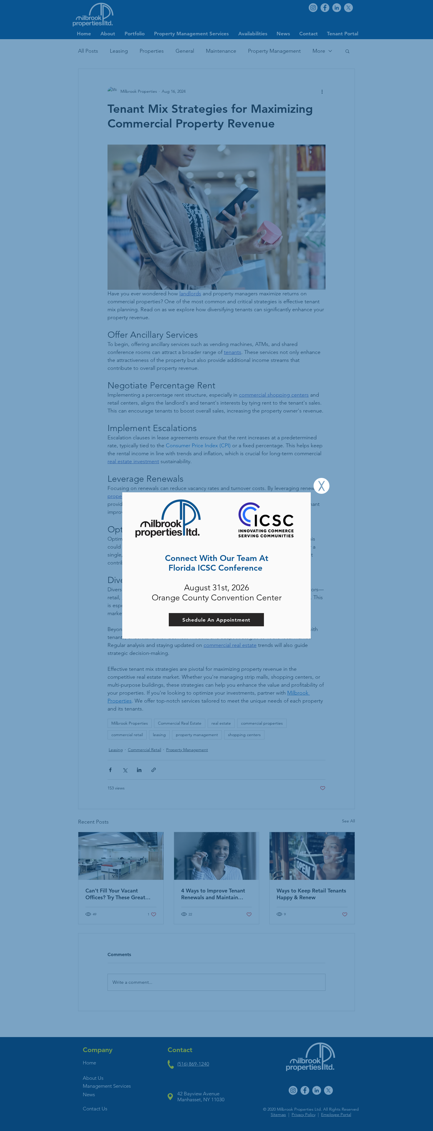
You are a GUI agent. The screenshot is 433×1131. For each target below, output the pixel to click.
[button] (321, 486)
